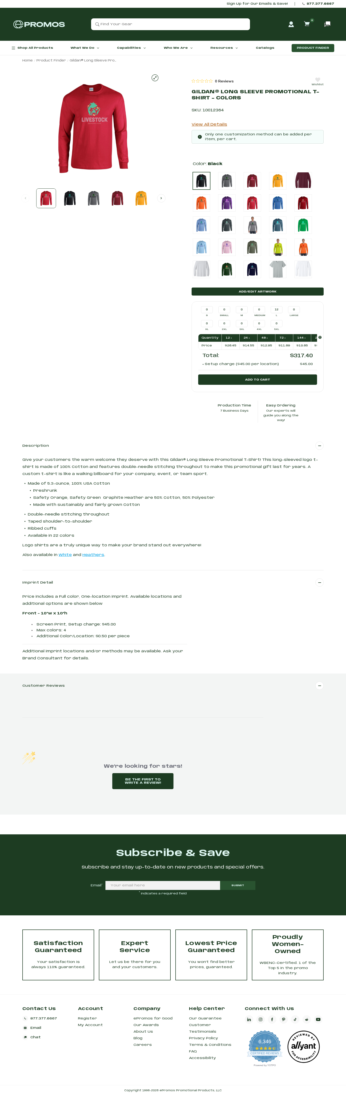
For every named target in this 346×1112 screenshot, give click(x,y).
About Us (143, 1031)
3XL (241, 329)
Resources (221, 47)
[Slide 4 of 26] (117, 198)
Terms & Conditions (210, 1045)
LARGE (294, 315)
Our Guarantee (205, 1018)
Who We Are (176, 47)
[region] (213, 81)
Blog (137, 1038)
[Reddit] (306, 1019)
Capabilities (129, 47)
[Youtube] (318, 1019)
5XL (276, 329)
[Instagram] (260, 1019)
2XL (224, 329)
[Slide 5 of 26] (141, 198)
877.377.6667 (320, 3)
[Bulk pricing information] (320, 337)
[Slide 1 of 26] (46, 198)
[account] (291, 24)
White (65, 555)
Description (35, 445)
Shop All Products (35, 47)
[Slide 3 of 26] (94, 198)
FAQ (193, 1051)
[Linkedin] (249, 1019)
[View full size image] (155, 77)
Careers (142, 1045)
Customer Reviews (43, 685)
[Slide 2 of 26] (70, 198)
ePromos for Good (153, 1018)
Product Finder (313, 47)
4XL (259, 329)
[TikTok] (295, 1019)
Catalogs (265, 47)
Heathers (93, 555)
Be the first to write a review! (143, 781)
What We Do (82, 47)
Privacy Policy (203, 1038)
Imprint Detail (37, 582)
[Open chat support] (327, 24)
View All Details (209, 125)
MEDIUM (259, 315)
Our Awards (146, 1025)
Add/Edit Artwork (258, 291)
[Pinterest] (283, 1019)
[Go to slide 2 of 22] (161, 198)
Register (87, 1018)
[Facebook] (272, 1019)
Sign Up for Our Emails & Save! (257, 3)
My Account (90, 1025)
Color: (207, 164)
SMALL (224, 315)
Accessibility (202, 1058)
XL (207, 329)
